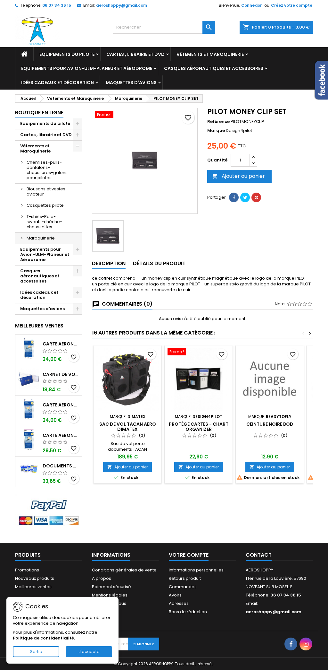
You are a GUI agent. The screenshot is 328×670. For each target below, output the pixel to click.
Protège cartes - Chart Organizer (198, 426)
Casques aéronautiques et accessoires (213, 68)
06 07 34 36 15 (56, 5)
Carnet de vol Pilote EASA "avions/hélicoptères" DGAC (61, 374)
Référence (218, 122)
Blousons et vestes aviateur (46, 191)
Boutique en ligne (39, 112)
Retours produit (185, 578)
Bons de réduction (188, 612)
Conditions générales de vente (124, 570)
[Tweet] (245, 197)
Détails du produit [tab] (159, 263)
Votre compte (189, 555)
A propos (101, 578)
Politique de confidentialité (43, 638)
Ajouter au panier (238, 176)
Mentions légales (109, 595)
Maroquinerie (41, 238)
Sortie (36, 651)
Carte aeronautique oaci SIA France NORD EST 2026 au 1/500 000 (61, 343)
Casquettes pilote (45, 205)
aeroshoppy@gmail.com (121, 5)
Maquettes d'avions (131, 82)
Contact (259, 555)
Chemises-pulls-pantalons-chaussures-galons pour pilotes (47, 170)
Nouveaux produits (34, 578)
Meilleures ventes (33, 587)
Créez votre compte (291, 5)
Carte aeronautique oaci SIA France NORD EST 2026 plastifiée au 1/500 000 (61, 435)
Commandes (183, 587)
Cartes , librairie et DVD (135, 54)
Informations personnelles (196, 570)
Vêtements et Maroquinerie (210, 54)
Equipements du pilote (66, 54)
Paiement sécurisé (111, 587)
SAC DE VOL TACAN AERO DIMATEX (127, 426)
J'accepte (89, 651)
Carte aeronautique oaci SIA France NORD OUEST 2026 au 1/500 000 (61, 404)
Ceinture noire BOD (269, 424)
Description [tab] (109, 263)
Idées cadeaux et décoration (57, 82)
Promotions (27, 570)
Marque (216, 131)
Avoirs (175, 595)
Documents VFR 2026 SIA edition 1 (61, 465)
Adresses (179, 603)
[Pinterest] (256, 197)
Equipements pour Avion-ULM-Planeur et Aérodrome (86, 68)
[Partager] (234, 197)
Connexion (252, 5)
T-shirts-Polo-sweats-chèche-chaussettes (44, 221)
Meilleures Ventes (39, 325)
